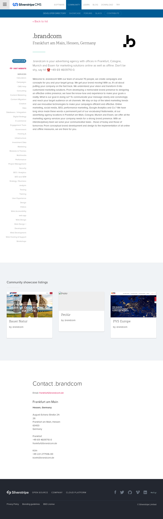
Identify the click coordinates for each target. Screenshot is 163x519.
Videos (23, 207)
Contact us (19, 61)
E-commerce (20, 121)
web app (22, 215)
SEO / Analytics (19, 172)
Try (118, 5)
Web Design (21, 220)
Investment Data (19, 142)
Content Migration (18, 99)
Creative (22, 104)
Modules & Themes (18, 151)
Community (74, 5)
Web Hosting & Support (16, 237)
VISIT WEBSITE (19, 68)
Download (107, 5)
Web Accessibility (18, 211)
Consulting (21, 91)
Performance (20, 159)
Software (59, 5)
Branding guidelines (31, 504)
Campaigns (21, 82)
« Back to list (40, 21)
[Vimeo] (136, 492)
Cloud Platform (76, 492)
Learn (86, 5)
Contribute (113, 13)
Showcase (75, 13)
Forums (88, 13)
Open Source (40, 492)
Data (24, 108)
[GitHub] (128, 492)
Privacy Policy (13, 504)
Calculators (21, 78)
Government (20, 129)
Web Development (18, 233)
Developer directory (54, 13)
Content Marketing (18, 95)
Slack (98, 13)
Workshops (21, 241)
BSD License (49, 504)
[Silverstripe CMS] (27, 5)
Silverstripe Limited (147, 504)
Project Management (17, 164)
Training (22, 194)
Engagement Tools (18, 125)
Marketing (22, 147)
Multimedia (21, 155)
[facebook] (113, 492)
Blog (95, 5)
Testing (23, 190)
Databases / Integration (16, 112)
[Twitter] (120, 492)
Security (22, 168)
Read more (29, 315)
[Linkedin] (143, 492)
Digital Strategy (19, 116)
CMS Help (22, 86)
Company (57, 492)
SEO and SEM (20, 177)
